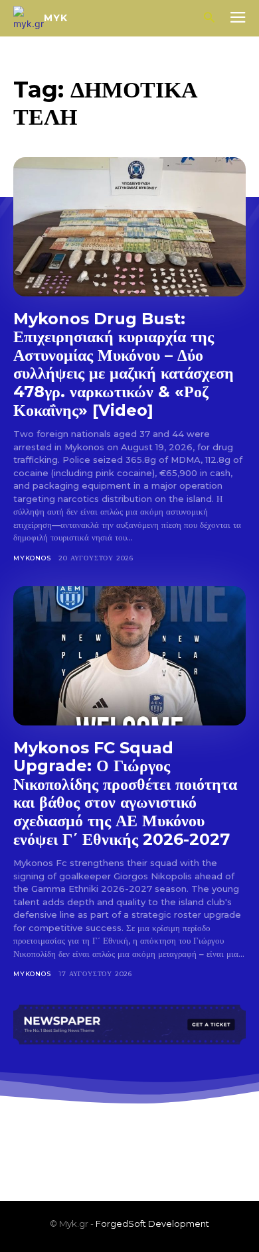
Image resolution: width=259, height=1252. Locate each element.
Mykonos (32, 558)
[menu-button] (238, 18)
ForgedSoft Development (152, 1223)
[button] (209, 18)
